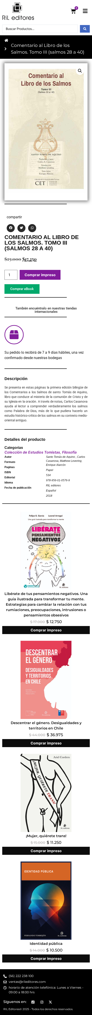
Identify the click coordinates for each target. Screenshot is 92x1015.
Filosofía (69, 452)
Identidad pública (46, 943)
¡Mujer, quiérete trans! (46, 836)
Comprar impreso (40, 275)
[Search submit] (85, 29)
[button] (80, 71)
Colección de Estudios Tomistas (32, 452)
